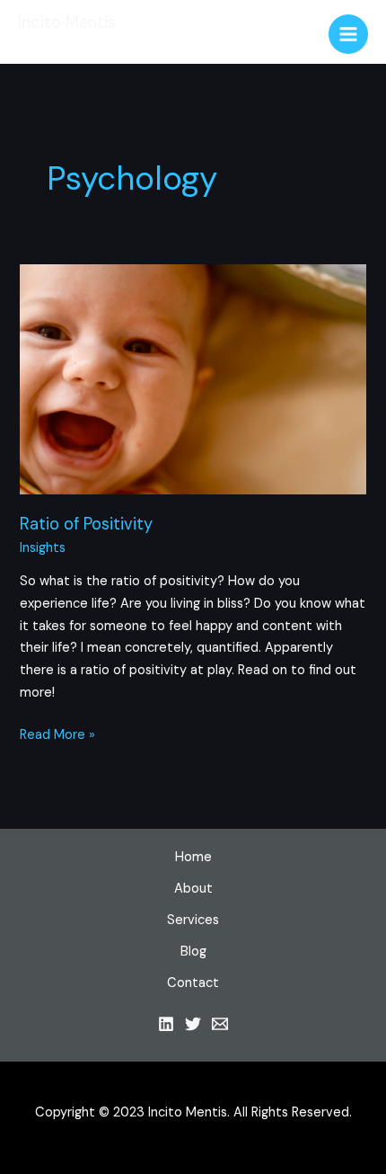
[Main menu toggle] (348, 34)
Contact (193, 983)
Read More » (57, 736)
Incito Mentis (67, 22)
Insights (43, 547)
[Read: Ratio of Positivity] (192, 378)
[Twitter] (193, 1024)
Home (193, 857)
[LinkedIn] (166, 1024)
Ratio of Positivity (86, 524)
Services (193, 920)
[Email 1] (220, 1024)
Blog (193, 951)
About (193, 888)
